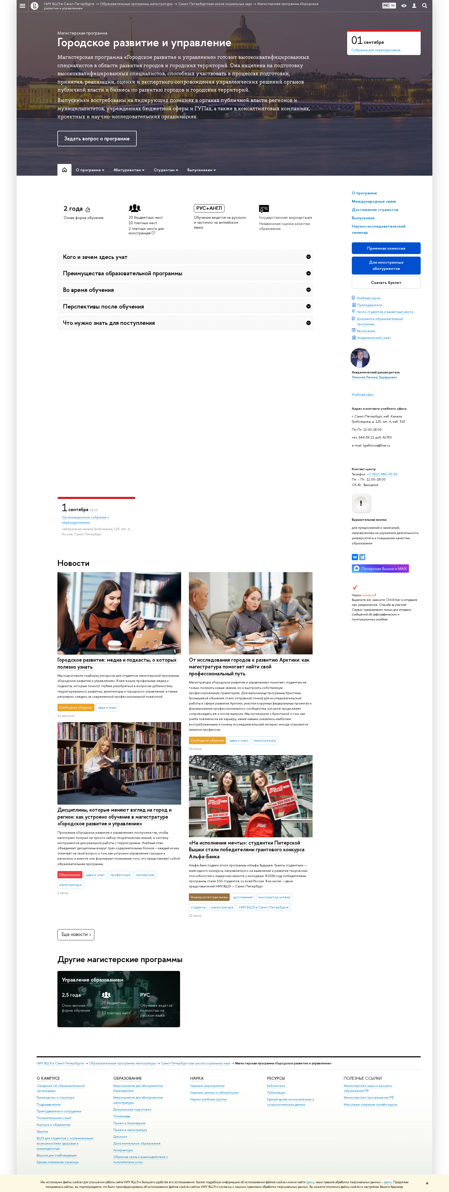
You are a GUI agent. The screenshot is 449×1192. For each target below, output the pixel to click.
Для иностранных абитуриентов (386, 265)
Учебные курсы (368, 298)
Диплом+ (120, 1136)
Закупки (42, 1131)
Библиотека (276, 1086)
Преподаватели (369, 305)
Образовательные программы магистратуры (122, 1063)
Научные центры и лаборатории (214, 1092)
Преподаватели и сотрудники (59, 1111)
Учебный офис (363, 394)
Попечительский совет (54, 1118)
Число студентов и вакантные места (385, 311)
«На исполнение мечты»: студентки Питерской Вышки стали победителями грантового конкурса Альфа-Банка (247, 849)
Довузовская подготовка (132, 1109)
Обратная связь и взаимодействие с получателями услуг (140, 1159)
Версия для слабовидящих (57, 1155)
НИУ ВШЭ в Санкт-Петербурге (60, 1063)
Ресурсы (276, 1078)
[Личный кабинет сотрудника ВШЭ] (414, 6)
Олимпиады (121, 1116)
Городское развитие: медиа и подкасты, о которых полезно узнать (117, 663)
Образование (127, 1078)
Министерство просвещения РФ (369, 1097)
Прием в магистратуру (130, 1130)
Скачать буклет (386, 282)
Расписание (366, 330)
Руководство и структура (55, 1097)
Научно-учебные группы (208, 1099)
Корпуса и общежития (53, 1124)
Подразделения (49, 1104)
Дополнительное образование (137, 1143)
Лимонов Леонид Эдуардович (374, 377)
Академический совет (374, 337)
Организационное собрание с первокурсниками (85, 520)
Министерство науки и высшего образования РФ (368, 1088)
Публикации (276, 1092)
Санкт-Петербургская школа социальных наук (195, 1063)
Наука (196, 1078)
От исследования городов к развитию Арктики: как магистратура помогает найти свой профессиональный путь (249, 666)
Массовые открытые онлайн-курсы (370, 1104)
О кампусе (48, 1078)
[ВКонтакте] (355, 557)
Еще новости (75, 934)
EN (393, 5)
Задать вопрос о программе (97, 138)
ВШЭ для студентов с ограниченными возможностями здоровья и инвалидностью (65, 1143)
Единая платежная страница (57, 1162)
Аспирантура (123, 1150)
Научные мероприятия (207, 1086)
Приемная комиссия (386, 248)
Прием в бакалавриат (129, 1123)
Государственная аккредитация (285, 217)
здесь (310, 1182)
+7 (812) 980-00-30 (382, 474)
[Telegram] (362, 557)
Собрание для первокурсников (376, 49)
